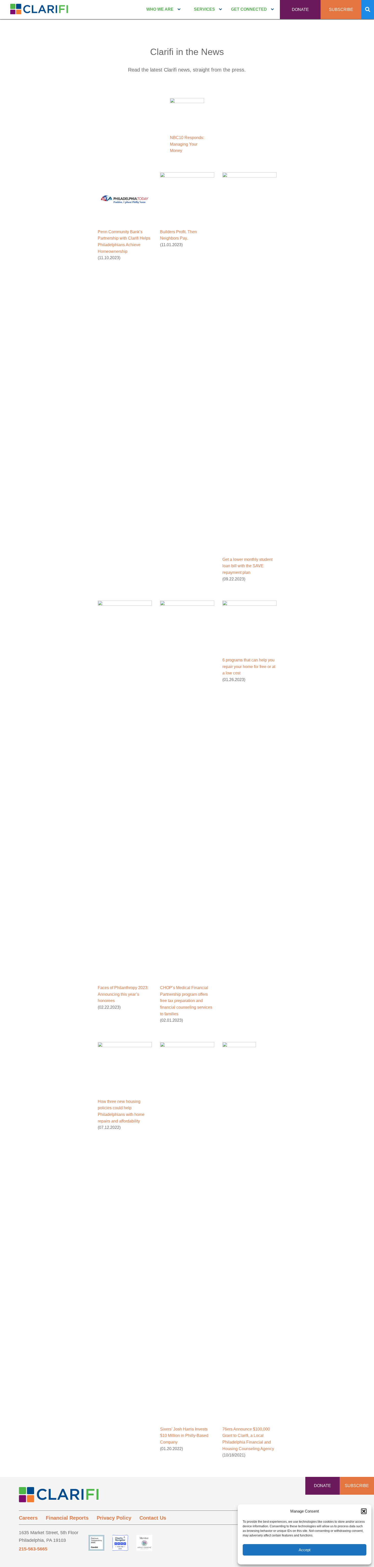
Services (204, 9)
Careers (28, 1518)
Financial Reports (67, 1518)
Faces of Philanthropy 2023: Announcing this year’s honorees (123, 994)
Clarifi (39, 10)
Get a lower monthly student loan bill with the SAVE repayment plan (247, 566)
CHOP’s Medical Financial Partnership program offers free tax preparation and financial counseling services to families (186, 1001)
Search (367, 9)
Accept (304, 1550)
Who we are (160, 9)
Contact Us (152, 1518)
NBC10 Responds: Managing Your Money (187, 144)
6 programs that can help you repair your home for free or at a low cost (248, 666)
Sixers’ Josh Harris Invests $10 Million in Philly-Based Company (184, 1435)
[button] (363, 1511)
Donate (300, 9)
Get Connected (249, 9)
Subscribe (341, 9)
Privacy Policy (114, 1518)
